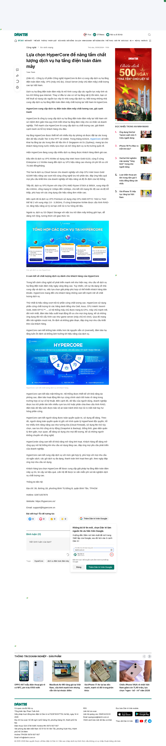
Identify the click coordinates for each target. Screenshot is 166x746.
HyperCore (95, 139)
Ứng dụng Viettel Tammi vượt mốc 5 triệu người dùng (127, 135)
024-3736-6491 (30, 726)
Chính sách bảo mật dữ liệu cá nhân (97, 720)
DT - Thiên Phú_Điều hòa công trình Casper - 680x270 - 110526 (67, 567)
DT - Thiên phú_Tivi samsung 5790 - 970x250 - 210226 (83, 618)
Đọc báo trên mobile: (127, 708)
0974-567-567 (34, 734)
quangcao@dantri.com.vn (98, 717)
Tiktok (145, 721)
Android (142, 714)
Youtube (141, 721)
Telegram (150, 721)
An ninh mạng (46, 47)
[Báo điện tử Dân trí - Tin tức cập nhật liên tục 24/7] (21, 34)
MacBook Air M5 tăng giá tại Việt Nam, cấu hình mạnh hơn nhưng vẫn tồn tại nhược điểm (65, 687)
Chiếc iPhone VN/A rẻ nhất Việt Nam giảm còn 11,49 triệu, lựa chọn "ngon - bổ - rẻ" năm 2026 (134, 687)
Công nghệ (31, 47)
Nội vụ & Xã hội (116, 35)
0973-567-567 (53, 726)
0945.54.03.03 (104, 714)
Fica (89, 35)
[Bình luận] (17, 70)
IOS (124, 714)
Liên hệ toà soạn (90, 711)
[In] (17, 87)
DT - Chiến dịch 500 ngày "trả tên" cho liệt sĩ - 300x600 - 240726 (133, 50)
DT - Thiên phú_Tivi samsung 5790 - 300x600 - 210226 (133, 206)
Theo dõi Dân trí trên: (124, 721)
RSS (85, 708)
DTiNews (100, 35)
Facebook (137, 721)
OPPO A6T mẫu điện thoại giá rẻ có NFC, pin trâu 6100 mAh (29, 686)
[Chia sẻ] (17, 76)
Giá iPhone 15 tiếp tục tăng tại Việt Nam (127, 194)
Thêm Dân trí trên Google (95, 518)
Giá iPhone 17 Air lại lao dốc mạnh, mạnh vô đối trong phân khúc (98, 687)
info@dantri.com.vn (27, 737)
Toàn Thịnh (30, 72)
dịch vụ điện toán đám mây (58, 561)
